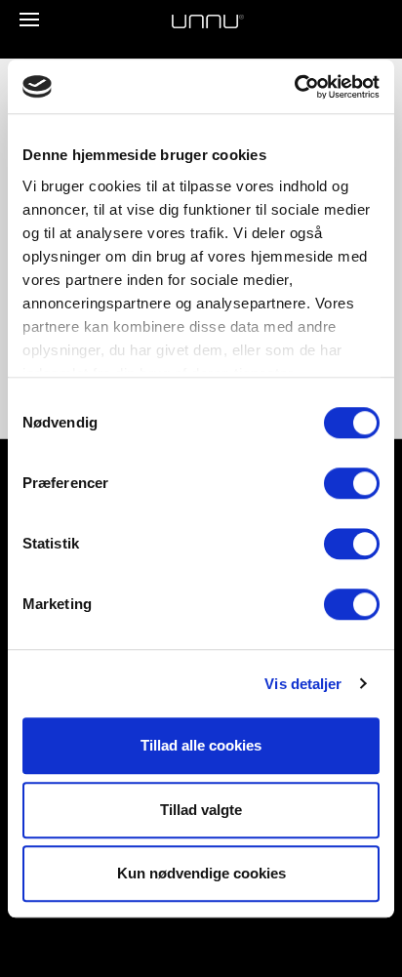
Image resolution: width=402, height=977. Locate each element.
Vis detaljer (303, 683)
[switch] (352, 483)
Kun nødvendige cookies (201, 873)
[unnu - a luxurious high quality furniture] (208, 21)
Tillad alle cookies (201, 745)
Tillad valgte (201, 809)
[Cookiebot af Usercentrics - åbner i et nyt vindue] (294, 87)
